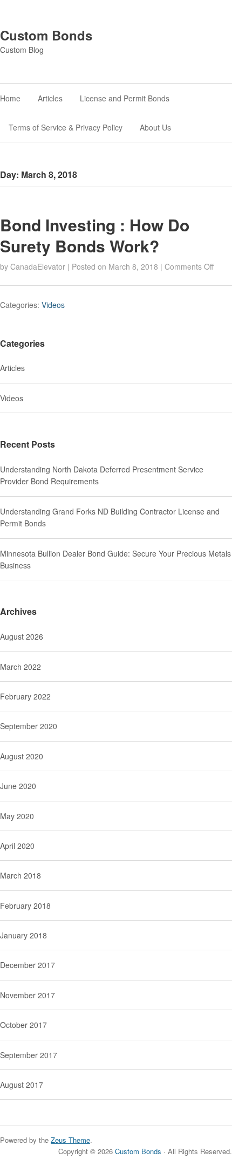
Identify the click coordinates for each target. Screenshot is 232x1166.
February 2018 (25, 905)
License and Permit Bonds (124, 98)
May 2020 (17, 816)
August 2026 (21, 636)
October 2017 (23, 1024)
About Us (155, 127)
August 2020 (21, 756)
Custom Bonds (46, 35)
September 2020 (28, 726)
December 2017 (27, 964)
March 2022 (20, 666)
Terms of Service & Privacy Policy (65, 127)
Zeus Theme (70, 1140)
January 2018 (23, 935)
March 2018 (20, 875)
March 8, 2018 (133, 266)
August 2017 (21, 1084)
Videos (53, 304)
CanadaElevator (37, 266)
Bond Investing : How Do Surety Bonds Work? (94, 235)
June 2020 (18, 785)
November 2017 (27, 995)
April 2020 (17, 845)
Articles (50, 98)
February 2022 (25, 696)
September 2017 (28, 1055)
